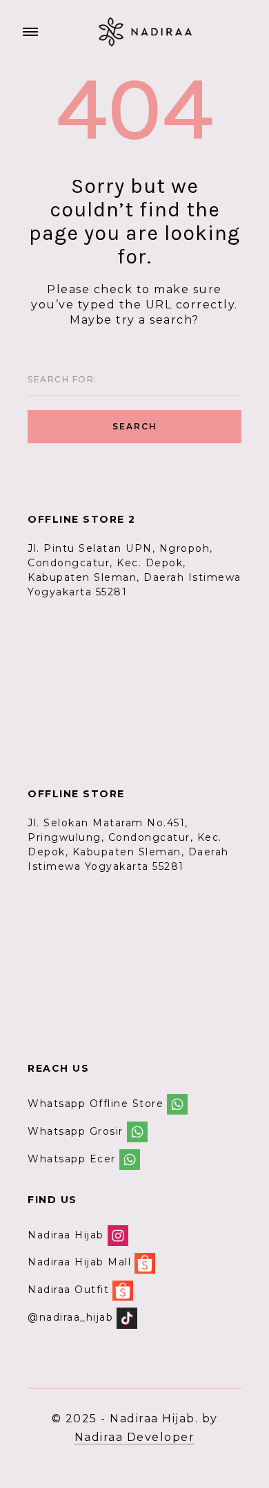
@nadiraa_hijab (70, 1317)
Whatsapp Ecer (72, 1159)
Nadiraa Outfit (68, 1289)
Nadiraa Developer (134, 1437)
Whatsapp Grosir (75, 1131)
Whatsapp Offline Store (95, 1103)
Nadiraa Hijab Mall (79, 1262)
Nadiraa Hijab (66, 1235)
